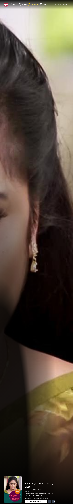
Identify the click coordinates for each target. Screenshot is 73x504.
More (46, 498)
